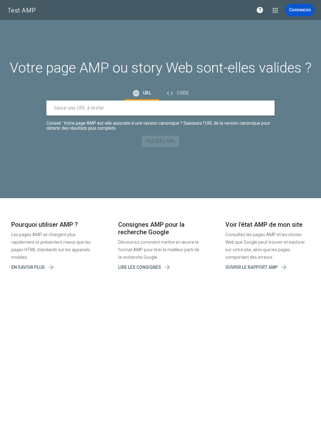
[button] (259, 10)
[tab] (142, 92)
